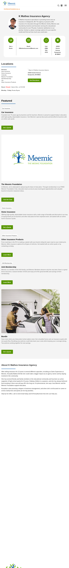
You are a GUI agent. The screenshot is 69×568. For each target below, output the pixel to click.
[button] (28, 40)
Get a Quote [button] (11, 47)
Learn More (7, 255)
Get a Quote (7, 127)
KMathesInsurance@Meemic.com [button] (28, 48)
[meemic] (9, 3)
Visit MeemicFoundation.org (11, 9)
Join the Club (7, 199)
